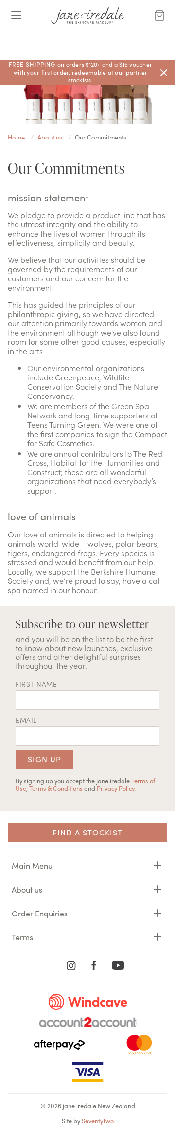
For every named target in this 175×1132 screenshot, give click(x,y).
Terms (22, 937)
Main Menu (32, 865)
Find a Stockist (87, 832)
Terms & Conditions (56, 787)
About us (27, 889)
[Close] (164, 73)
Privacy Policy (115, 787)
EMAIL (26, 720)
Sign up (44, 759)
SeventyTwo (98, 1120)
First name (36, 684)
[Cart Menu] (159, 15)
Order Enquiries (40, 913)
